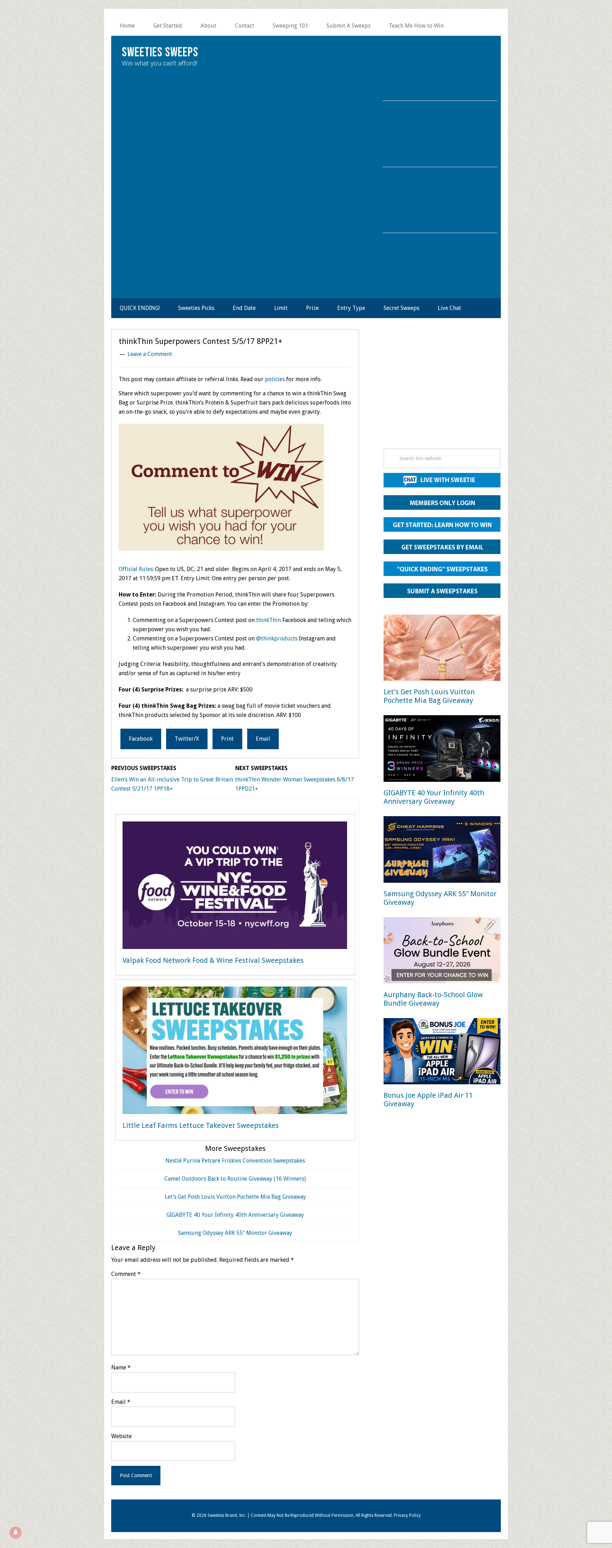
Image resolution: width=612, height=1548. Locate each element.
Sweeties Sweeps (160, 52)
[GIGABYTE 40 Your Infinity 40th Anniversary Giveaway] (442, 749)
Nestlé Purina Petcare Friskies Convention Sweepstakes (235, 1160)
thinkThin (268, 620)
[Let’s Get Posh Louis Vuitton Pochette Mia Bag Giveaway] (442, 649)
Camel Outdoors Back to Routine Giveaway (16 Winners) (235, 1178)
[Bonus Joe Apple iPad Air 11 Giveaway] (442, 1052)
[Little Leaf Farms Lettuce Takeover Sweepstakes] (235, 1052)
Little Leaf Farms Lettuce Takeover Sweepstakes (201, 1125)
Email (120, 1402)
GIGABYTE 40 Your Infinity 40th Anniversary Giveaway (235, 1214)
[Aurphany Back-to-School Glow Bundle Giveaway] (442, 951)
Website (121, 1436)
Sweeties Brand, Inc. (227, 1515)
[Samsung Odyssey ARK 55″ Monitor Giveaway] (442, 850)
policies (275, 379)
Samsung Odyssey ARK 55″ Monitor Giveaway (235, 1233)
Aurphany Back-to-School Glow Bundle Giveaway (433, 998)
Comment (126, 1274)
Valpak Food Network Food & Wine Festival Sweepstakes (213, 960)
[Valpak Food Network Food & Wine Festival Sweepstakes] (235, 886)
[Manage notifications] (15, 1532)
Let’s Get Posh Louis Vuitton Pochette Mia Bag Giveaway (235, 1196)
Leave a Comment (150, 354)
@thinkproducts (277, 638)
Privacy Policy (407, 1515)
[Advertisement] (442, 391)
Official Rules (136, 569)
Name (121, 1367)
